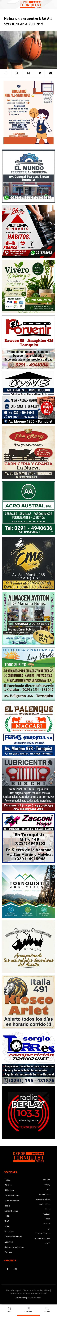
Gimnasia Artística (13, 1236)
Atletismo (10, 1190)
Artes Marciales (12, 1195)
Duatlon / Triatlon (43, 1233)
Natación (9, 1231)
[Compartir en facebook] (6, 73)
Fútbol (8, 1180)
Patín (7, 1216)
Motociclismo (44, 1194)
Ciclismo (46, 1179)
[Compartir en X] (17, 73)
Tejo (48, 1228)
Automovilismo (12, 1200)
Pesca (47, 1218)
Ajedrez (8, 1185)
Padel (48, 1209)
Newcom (46, 1223)
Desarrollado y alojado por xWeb (28, 1297)
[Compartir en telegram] (39, 73)
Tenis (7, 1205)
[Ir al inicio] (30, 4)
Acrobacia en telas (42, 1238)
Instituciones (44, 1204)
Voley (7, 1226)
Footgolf (46, 1214)
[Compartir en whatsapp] (28, 73)
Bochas (8, 1252)
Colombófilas (11, 1210)
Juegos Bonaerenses (14, 1247)
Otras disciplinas (43, 1199)
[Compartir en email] (50, 73)
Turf (7, 1221)
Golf (48, 1189)
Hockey (47, 1184)
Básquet (9, 1241)
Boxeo (47, 1243)
